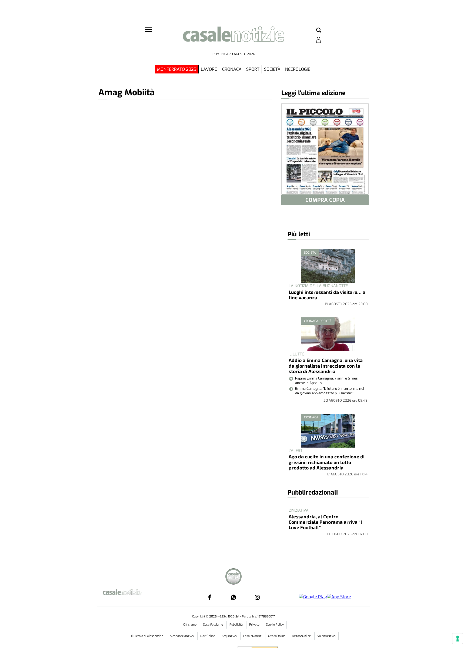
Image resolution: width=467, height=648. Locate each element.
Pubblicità (236, 625)
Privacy (254, 625)
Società (272, 69)
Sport (252, 69)
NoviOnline (208, 636)
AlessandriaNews (182, 636)
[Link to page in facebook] (209, 597)
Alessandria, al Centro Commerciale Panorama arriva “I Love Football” (325, 522)
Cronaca (232, 69)
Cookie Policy (275, 625)
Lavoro (209, 69)
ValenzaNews (326, 636)
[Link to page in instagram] (257, 597)
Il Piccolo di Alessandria (147, 636)
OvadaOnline (277, 636)
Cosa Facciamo (213, 625)
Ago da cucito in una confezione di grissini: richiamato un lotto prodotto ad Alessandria (327, 462)
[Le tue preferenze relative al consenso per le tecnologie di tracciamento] (457, 638)
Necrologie (297, 69)
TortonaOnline (302, 636)
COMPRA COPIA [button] (325, 200)
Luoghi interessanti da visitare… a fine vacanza (327, 294)
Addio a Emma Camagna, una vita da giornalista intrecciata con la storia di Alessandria (326, 365)
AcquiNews (230, 636)
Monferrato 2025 (176, 69)
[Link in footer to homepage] (233, 577)
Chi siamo (190, 625)
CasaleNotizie (252, 636)
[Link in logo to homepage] (233, 38)
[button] (318, 30)
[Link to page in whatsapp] (233, 597)
